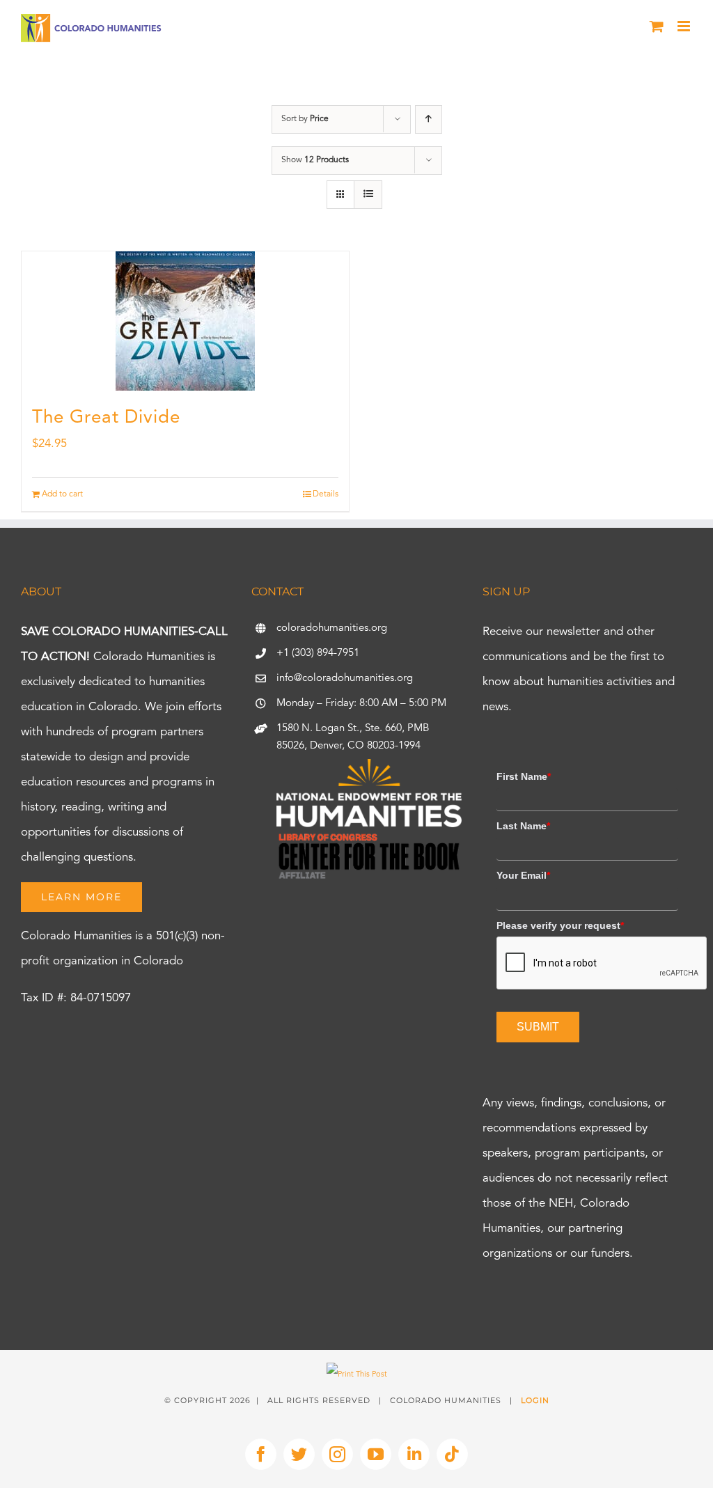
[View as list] (368, 194)
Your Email (523, 875)
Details (325, 494)
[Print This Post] (357, 1375)
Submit (538, 1027)
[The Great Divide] (185, 321)
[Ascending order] (428, 119)
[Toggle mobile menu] (684, 26)
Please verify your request (560, 925)
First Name (523, 776)
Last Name (523, 825)
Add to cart (62, 494)
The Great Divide (106, 418)
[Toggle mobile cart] (657, 26)
